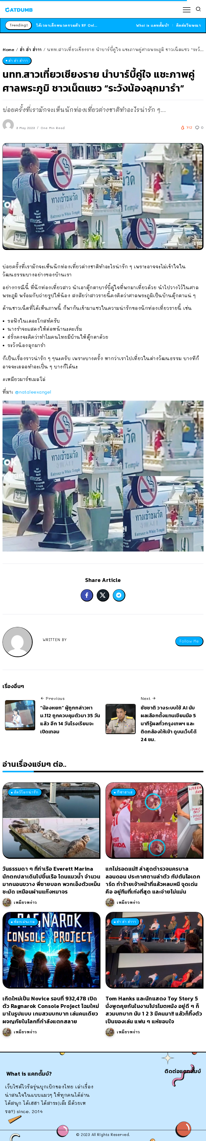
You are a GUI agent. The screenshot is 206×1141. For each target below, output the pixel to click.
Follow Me (189, 641)
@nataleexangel (33, 392)
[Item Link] (51, 820)
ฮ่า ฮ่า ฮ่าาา (31, 49)
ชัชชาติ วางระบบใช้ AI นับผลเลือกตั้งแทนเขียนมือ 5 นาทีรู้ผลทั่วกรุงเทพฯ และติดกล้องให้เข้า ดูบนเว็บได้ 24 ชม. (168, 723)
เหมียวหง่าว (25, 902)
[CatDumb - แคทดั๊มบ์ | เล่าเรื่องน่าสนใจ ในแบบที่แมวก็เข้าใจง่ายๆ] (19, 9)
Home (8, 49)
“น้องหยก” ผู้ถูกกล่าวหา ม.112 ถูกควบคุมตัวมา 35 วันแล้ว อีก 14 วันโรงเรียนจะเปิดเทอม (70, 719)
